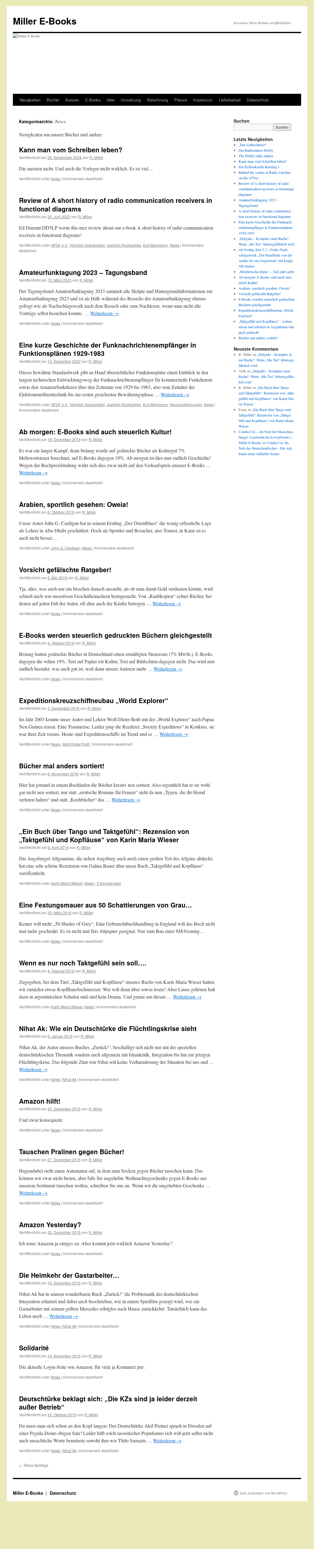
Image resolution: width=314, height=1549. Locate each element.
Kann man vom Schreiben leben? (70, 149)
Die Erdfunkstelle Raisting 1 (259, 166)
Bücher (53, 100)
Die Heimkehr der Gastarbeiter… (69, 1275)
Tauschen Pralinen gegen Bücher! (71, 1151)
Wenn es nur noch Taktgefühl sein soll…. (82, 962)
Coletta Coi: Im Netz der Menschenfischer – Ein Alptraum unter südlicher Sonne (266, 448)
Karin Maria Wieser (66, 883)
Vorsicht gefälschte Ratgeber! (65, 569)
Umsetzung (131, 100)
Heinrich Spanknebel (87, 245)
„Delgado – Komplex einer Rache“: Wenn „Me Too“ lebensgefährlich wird (267, 360)
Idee (110, 100)
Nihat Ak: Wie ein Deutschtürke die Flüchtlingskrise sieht (108, 1028)
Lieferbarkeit (230, 100)
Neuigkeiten (30, 100)
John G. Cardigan (65, 547)
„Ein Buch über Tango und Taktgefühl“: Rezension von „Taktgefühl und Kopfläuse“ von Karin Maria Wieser (104, 835)
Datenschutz (258, 100)
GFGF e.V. (59, 245)
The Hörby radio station (256, 155)
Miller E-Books (45, 20)
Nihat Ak (69, 1079)
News (55, 178)
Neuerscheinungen (186, 404)
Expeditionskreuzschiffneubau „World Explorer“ (93, 700)
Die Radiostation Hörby (256, 150)
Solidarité (34, 1347)
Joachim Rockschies (124, 245)
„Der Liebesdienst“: (253, 144)
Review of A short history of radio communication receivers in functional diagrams (115, 204)
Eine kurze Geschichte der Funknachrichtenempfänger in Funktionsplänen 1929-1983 (107, 349)
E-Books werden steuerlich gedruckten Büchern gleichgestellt (115, 635)
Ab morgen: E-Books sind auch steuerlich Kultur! (95, 431)
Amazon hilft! (39, 1101)
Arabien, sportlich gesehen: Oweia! (73, 504)
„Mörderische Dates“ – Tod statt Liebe (266, 271)
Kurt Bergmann (155, 245)
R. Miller (96, 157)
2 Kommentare (109, 883)
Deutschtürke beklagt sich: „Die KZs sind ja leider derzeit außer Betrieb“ (108, 1402)
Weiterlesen (104, 313)
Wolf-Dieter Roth (76, 744)
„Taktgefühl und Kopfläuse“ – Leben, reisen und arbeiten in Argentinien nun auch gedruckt (266, 327)
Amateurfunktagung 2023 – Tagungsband (83, 272)
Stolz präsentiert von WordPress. (264, 1492)
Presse (180, 100)
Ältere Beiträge (33, 1465)
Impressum (203, 100)
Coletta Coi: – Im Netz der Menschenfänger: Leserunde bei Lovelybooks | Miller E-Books (266, 437)
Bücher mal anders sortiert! (61, 765)
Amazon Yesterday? (50, 1224)
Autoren (72, 100)
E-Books (93, 100)
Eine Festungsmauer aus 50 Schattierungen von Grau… (105, 904)
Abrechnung (157, 100)
